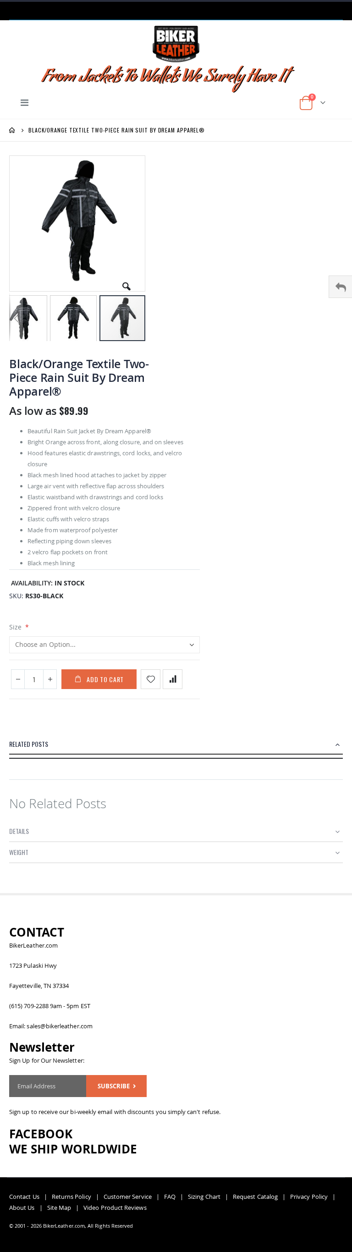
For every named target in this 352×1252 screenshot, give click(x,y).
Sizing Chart (204, 1196)
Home (12, 130)
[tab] (176, 746)
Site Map (59, 1207)
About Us (22, 1207)
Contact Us (24, 1196)
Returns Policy (71, 1196)
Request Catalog (255, 1196)
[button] (126, 283)
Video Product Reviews (114, 1207)
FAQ (170, 1196)
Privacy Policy (309, 1196)
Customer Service (128, 1196)
